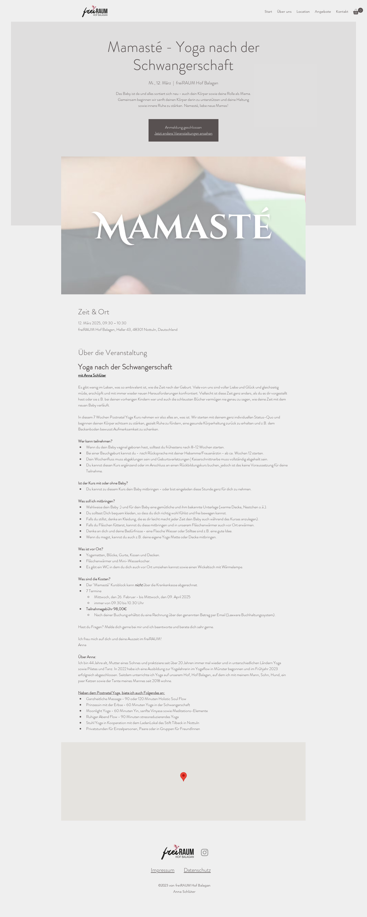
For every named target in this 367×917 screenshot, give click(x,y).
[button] (358, 11)
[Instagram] (204, 852)
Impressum (163, 870)
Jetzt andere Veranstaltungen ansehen (183, 133)
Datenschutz (197, 870)
